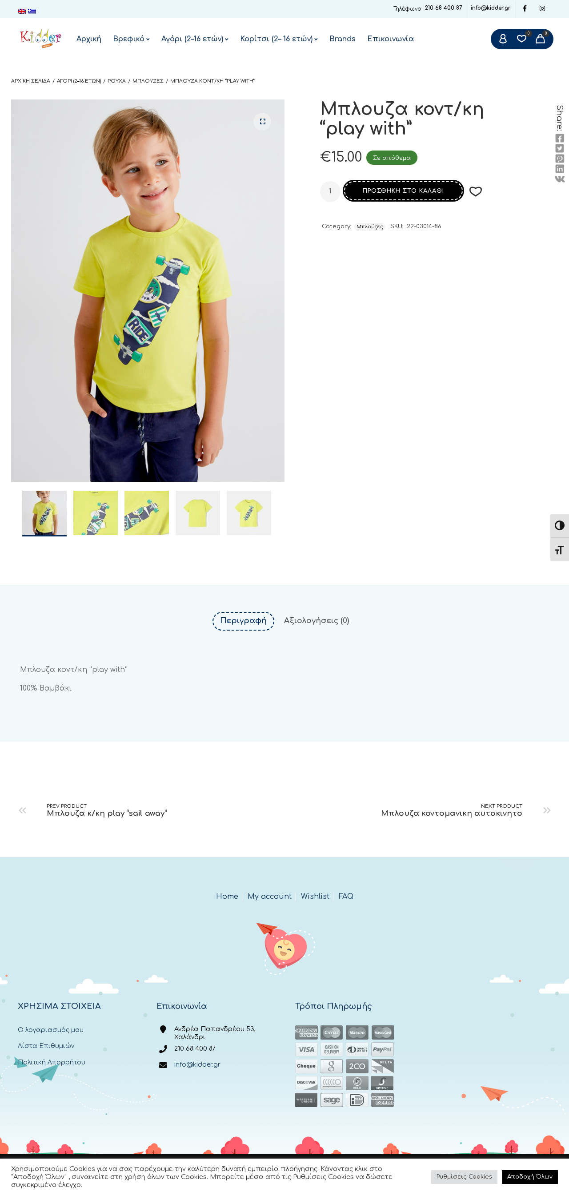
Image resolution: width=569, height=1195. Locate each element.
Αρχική (88, 39)
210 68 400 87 (443, 8)
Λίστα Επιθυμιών (46, 1046)
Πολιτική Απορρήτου (51, 1062)
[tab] (243, 621)
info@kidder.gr (491, 8)
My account (270, 897)
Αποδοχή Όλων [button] (530, 1177)
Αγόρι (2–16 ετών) (192, 39)
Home (227, 897)
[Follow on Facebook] (524, 9)
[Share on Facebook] (560, 139)
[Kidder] (41, 39)
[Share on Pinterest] (560, 159)
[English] (23, 11)
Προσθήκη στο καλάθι (403, 191)
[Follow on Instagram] (542, 9)
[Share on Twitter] (560, 149)
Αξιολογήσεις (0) (316, 620)
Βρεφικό (128, 39)
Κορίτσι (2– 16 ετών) (276, 39)
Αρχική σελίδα (30, 81)
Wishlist (315, 897)
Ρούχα (117, 81)
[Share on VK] (559, 179)
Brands (342, 39)
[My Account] (503, 39)
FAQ (346, 897)
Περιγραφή (243, 620)
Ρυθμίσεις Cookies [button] (464, 1177)
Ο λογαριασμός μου (51, 1030)
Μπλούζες (148, 81)
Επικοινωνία (390, 39)
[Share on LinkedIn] (560, 169)
